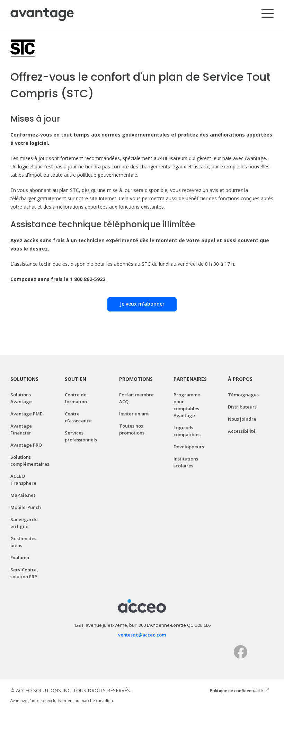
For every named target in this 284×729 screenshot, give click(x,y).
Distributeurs (242, 407)
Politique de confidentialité (236, 691)
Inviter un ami (134, 414)
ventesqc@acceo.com (142, 635)
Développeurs (189, 446)
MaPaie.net (22, 495)
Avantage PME (26, 414)
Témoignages (243, 395)
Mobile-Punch (25, 507)
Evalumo (19, 557)
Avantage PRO (26, 445)
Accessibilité (242, 431)
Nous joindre (242, 419)
